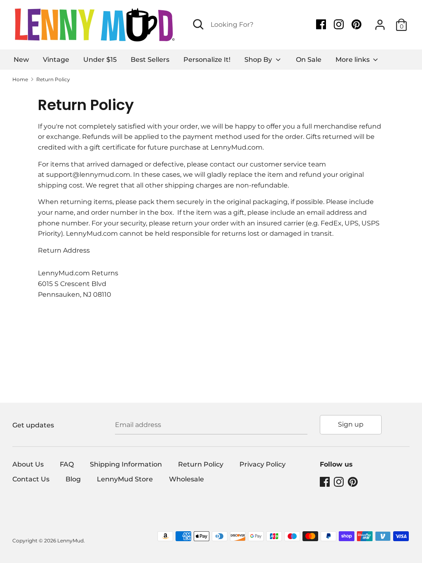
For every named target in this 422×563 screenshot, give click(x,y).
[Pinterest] (357, 24)
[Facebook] (322, 24)
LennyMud (70, 540)
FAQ (67, 464)
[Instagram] (339, 24)
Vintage (56, 59)
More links (353, 59)
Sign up (350, 424)
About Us (28, 464)
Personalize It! (206, 59)
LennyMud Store (125, 479)
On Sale (308, 59)
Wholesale (186, 479)
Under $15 (100, 59)
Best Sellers (150, 59)
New (21, 59)
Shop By (259, 59)
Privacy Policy (262, 464)
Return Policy (200, 464)
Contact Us (30, 479)
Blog (73, 479)
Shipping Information (126, 464)
